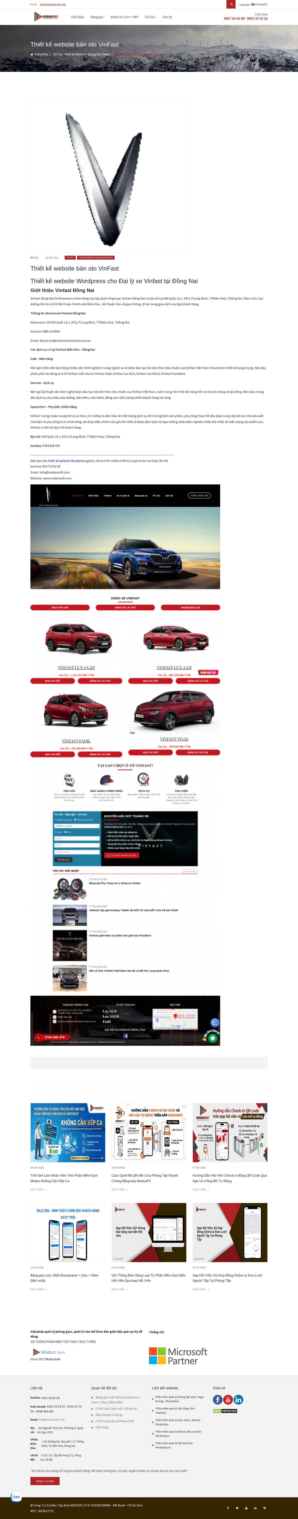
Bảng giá (96, 17)
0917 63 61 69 (234, 18)
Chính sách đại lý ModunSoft (114, 1421)
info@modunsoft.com (53, 4)
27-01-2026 (199, 1267)
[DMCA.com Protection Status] (225, 1411)
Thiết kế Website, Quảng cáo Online (87, 54)
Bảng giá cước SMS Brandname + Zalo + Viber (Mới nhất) (64, 1278)
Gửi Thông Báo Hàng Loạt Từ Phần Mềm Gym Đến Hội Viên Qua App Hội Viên (148, 1278)
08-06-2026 (36, 1167)
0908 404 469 (44, 1411)
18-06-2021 (52, 257)
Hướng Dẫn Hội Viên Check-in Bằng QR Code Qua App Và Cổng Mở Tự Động (230, 1178)
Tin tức (149, 17)
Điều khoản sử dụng (108, 1415)
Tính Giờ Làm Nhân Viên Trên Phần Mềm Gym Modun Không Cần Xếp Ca (64, 1178)
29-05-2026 (117, 1167)
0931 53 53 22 (257, 18)
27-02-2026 (36, 1267)
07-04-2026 (199, 1167)
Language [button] (244, 4)
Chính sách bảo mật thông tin (116, 1408)
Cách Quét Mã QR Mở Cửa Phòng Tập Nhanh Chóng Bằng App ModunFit (144, 1178)
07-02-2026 (117, 1267)
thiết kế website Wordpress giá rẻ (71, 461)
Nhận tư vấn (45, 1481)
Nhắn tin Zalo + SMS (124, 17)
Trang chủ (41, 54)
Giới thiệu (77, 17)
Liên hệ (167, 17)
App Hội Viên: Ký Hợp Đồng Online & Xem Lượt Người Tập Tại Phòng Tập (227, 1278)
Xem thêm (37, 1189)
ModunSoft (52, 1359)
